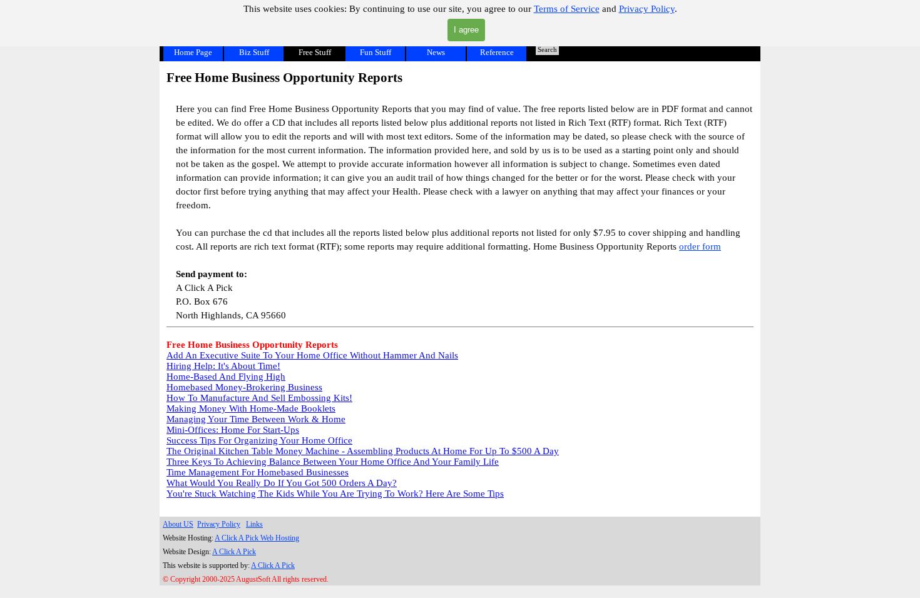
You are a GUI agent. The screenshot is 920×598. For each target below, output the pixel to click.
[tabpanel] (460, 197)
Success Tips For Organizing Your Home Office (259, 440)
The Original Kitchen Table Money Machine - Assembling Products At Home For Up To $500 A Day (362, 451)
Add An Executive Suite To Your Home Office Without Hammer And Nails (312, 355)
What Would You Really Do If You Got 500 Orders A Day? (281, 483)
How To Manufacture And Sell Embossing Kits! (259, 398)
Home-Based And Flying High (225, 377)
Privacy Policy (647, 9)
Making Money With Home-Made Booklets (250, 408)
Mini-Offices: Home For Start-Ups (232, 430)
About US (178, 524)
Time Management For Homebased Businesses (257, 472)
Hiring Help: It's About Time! (223, 366)
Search (547, 49)
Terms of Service (567, 9)
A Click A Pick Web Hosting (257, 538)
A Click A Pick (234, 551)
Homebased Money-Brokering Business (244, 387)
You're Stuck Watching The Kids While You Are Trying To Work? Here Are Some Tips (335, 494)
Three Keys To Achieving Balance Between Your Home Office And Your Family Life (332, 462)
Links (254, 524)
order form (700, 246)
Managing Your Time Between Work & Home (255, 419)
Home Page (193, 52)
